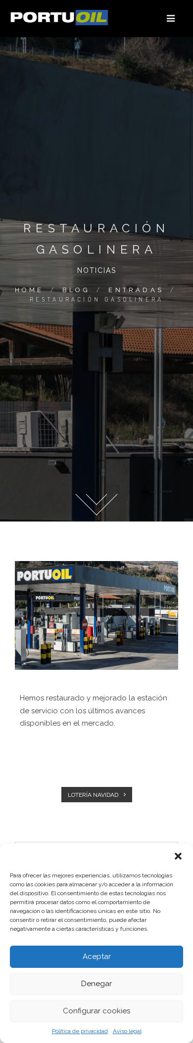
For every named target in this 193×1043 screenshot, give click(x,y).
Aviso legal (127, 1031)
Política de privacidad (80, 1031)
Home (29, 290)
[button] (178, 856)
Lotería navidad (94, 794)
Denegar (96, 983)
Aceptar (97, 956)
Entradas (136, 290)
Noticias (96, 270)
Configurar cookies (96, 1010)
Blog (76, 290)
